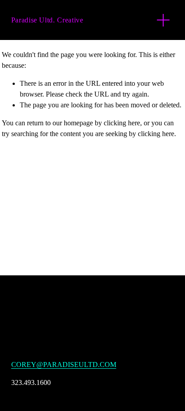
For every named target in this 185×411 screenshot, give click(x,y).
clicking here (122, 123)
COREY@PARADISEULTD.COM (63, 364)
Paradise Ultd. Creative (47, 20)
